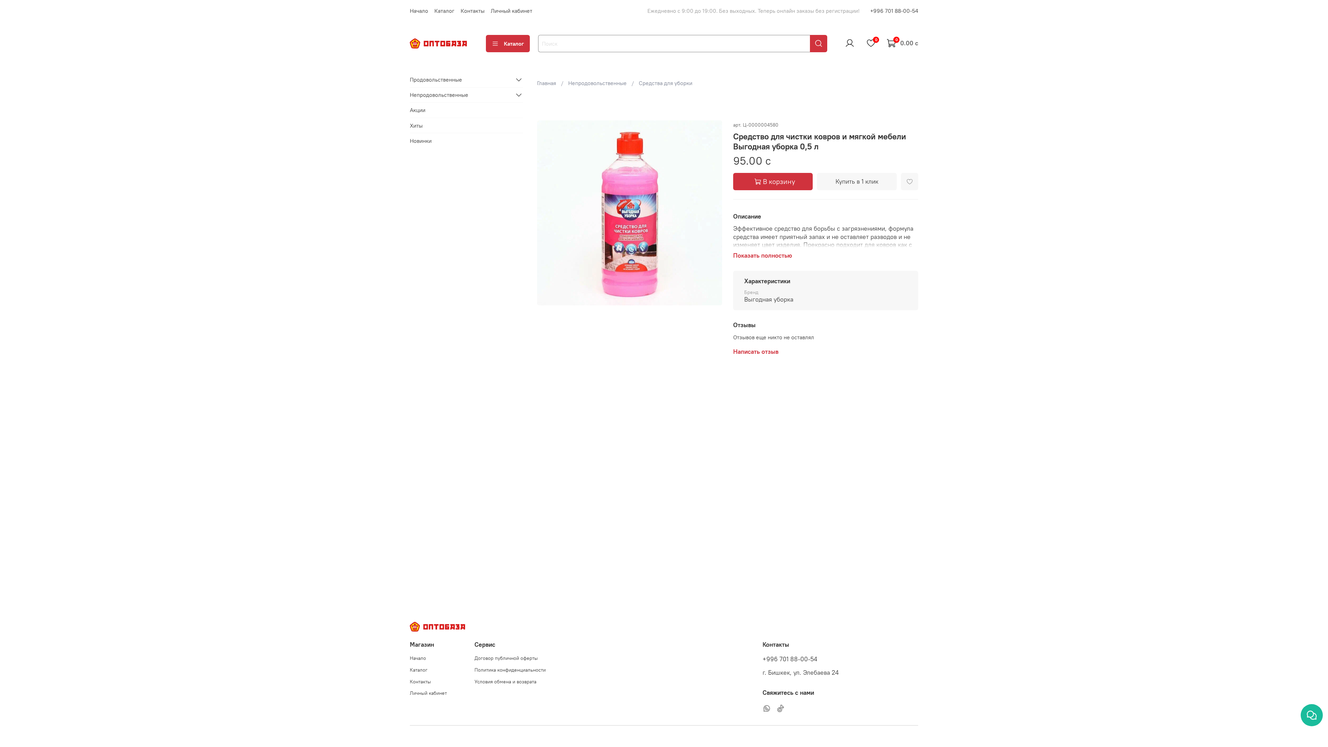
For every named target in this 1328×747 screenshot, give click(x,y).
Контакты (473, 10)
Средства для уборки (665, 83)
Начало (419, 10)
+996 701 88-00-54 (894, 10)
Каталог (444, 10)
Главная (546, 83)
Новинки (421, 140)
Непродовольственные (597, 83)
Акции (417, 110)
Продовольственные (436, 79)
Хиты (416, 125)
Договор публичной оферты (506, 658)
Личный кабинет (511, 10)
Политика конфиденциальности (510, 670)
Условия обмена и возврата (505, 682)
